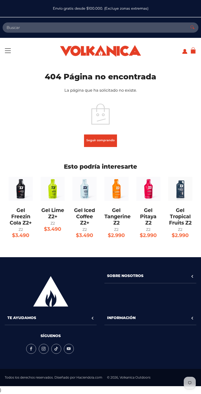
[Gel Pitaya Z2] (148, 189)
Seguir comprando (100, 140)
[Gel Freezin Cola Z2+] (21, 189)
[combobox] (95, 27)
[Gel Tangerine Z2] (116, 189)
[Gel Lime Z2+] (53, 189)
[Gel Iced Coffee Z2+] (84, 189)
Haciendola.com (89, 377)
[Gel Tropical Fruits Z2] (180, 189)
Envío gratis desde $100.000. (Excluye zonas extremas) (100, 8)
